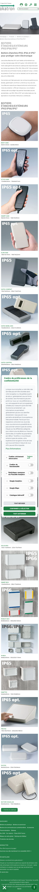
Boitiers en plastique (23, 36)
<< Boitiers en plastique (9, 810)
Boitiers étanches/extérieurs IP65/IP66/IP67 (13, 39)
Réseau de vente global (6, 836)
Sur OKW (2, 833)
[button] (4, 887)
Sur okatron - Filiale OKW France (15, 833)
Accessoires (30, 827)
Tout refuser (19, 503)
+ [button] (6, 457)
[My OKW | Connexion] (21, 4)
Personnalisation (5, 830)
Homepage (3, 36)
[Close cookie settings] (4, 887)
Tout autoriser (19, 514)
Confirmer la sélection (19, 508)
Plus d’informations (13, 449)
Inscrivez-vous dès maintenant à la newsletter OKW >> (15, 851)
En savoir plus (4, 872)
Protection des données (7, 839)
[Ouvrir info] (34, 887)
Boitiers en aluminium (19, 824)
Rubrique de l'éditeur (20, 836)
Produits (11, 36)
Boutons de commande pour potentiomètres (13, 827)
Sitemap (13, 830)
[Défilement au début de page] (27, 887)
